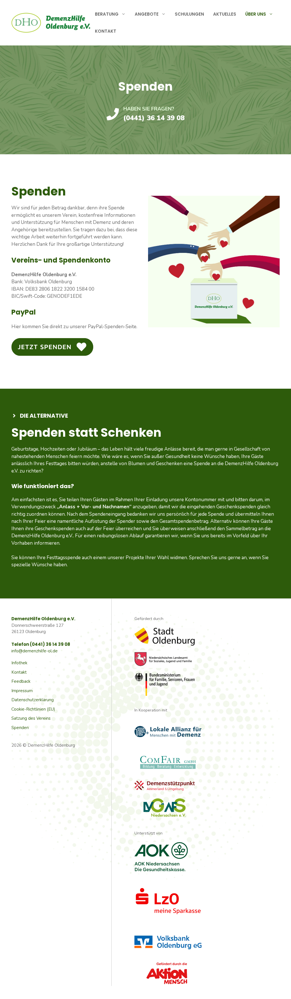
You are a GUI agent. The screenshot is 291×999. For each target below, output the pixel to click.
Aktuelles (224, 14)
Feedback (20, 681)
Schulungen (189, 14)
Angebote (147, 14)
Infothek (19, 663)
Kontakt (105, 31)
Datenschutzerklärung (32, 700)
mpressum (23, 691)
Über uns (255, 14)
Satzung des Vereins (31, 718)
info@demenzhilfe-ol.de (34, 651)
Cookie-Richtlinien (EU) (33, 709)
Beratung (107, 14)
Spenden (20, 727)
